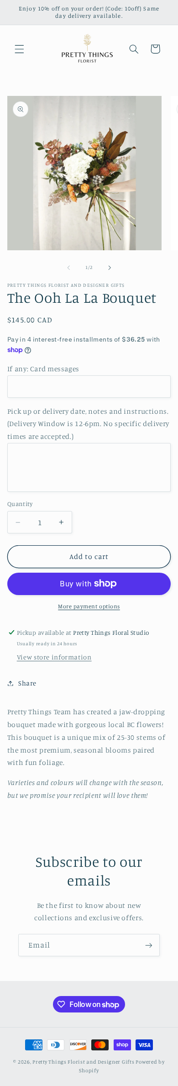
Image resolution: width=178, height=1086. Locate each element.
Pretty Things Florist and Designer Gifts (83, 1062)
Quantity (19, 503)
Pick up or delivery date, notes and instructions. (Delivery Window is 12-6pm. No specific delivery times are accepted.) (88, 424)
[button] (19, 48)
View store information (54, 657)
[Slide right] (109, 268)
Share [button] (27, 683)
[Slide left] (68, 268)
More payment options (89, 606)
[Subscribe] (148, 945)
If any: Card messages (43, 368)
